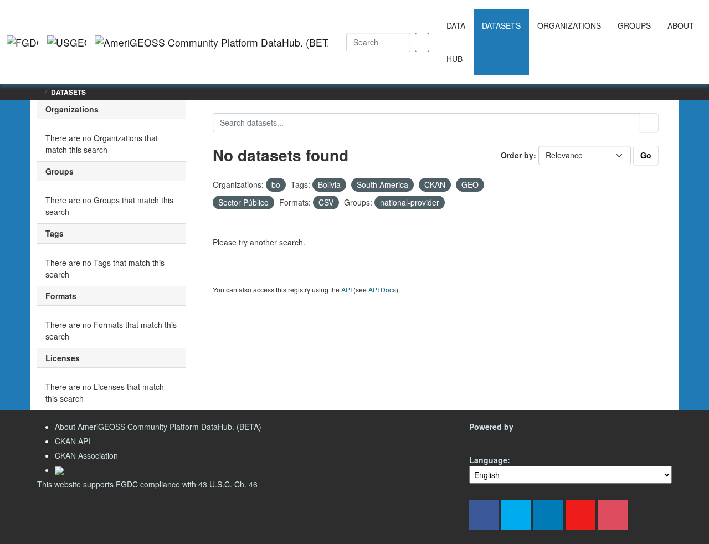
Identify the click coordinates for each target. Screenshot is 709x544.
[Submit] (649, 122)
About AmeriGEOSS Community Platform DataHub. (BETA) (158, 426)
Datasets (501, 25)
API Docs (382, 289)
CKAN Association (86, 455)
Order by (517, 155)
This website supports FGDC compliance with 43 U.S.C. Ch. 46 (147, 484)
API (346, 289)
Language (488, 459)
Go (645, 155)
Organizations (569, 25)
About (680, 25)
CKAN (488, 439)
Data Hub (455, 42)
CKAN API (72, 441)
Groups (634, 25)
